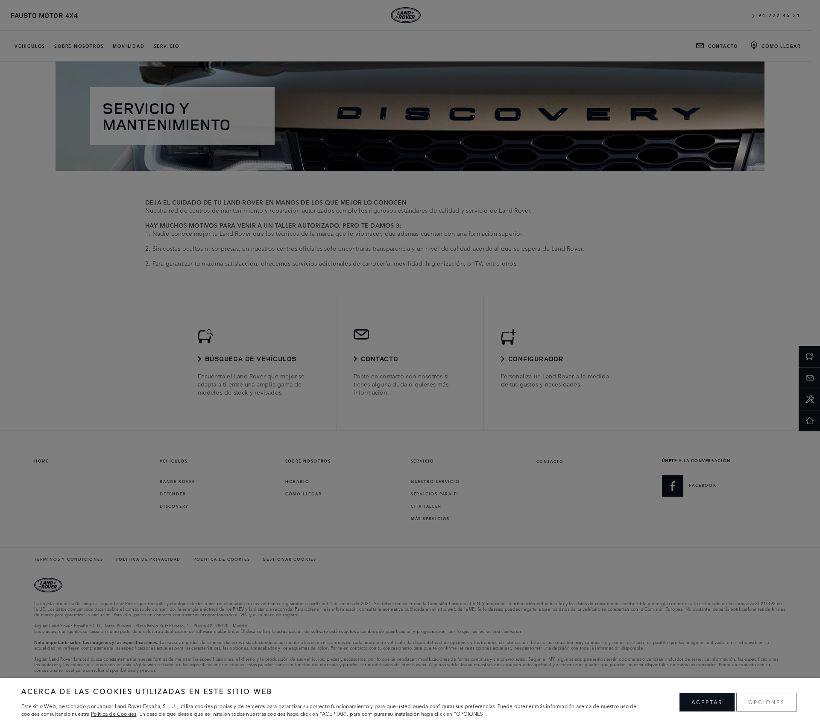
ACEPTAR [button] (707, 702)
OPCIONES (766, 702)
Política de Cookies (114, 713)
